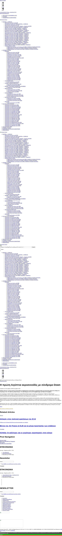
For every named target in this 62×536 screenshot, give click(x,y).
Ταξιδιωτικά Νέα (3, 381)
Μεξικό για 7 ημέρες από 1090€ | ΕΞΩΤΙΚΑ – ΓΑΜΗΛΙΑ (16, 31)
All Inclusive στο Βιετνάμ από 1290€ (12, 116)
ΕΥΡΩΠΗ (7, 51)
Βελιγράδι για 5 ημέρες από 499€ (13, 61)
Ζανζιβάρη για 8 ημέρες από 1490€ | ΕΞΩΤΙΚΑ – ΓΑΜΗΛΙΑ (17, 37)
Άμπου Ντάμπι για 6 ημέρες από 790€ (14, 90)
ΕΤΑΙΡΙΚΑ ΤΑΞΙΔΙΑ (6, 127)
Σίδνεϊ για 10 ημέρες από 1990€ (13, 102)
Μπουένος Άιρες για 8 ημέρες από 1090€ (15, 95)
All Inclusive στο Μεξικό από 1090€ (12, 113)
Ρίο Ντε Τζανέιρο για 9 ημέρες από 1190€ (15, 96)
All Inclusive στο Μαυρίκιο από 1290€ (12, 118)
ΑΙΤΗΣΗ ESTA (5, 500)
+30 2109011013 (5, 452)
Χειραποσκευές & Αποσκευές (8, 502)
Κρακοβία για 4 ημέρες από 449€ (13, 56)
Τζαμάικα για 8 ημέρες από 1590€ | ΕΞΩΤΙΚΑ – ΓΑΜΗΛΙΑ (16, 39)
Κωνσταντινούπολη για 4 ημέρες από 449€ (15, 57)
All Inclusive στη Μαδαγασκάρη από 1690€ (13, 122)
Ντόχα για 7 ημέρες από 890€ (13, 91)
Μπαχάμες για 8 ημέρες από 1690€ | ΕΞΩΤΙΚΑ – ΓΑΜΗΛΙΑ (17, 40)
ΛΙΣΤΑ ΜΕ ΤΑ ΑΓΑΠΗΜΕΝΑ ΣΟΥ (9, 15)
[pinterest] (3, 5)
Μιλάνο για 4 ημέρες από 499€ (13, 62)
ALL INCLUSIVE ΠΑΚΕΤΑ (8, 103)
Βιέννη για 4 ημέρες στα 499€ (13, 60)
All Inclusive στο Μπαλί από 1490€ (12, 121)
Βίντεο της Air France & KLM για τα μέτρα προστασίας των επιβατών (28, 426)
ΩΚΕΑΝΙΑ (7, 101)
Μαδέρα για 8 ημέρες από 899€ (13, 75)
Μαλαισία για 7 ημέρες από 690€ (13, 98)
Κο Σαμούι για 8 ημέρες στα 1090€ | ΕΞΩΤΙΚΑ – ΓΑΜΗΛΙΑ (17, 30)
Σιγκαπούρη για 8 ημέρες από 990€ (14, 99)
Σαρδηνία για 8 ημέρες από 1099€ (13, 79)
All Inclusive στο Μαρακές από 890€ (12, 106)
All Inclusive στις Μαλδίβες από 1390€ (12, 119)
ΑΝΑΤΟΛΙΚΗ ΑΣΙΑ (9, 80)
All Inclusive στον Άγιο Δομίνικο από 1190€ (13, 114)
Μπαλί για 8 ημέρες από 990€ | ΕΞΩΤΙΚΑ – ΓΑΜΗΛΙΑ (16, 28)
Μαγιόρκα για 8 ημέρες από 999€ (13, 77)
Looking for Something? (4, 247)
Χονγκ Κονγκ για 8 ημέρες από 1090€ (14, 100)
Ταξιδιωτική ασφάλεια (6, 505)
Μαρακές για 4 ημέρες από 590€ (13, 85)
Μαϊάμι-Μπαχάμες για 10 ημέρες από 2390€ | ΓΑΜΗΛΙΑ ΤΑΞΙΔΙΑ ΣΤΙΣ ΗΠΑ (22, 49)
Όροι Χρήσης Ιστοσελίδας (7, 509)
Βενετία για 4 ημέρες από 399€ (13, 52)
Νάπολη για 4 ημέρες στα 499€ (13, 63)
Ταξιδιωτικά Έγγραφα (6, 503)
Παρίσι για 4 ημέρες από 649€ (13, 74)
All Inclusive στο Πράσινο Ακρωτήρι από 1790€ (14, 123)
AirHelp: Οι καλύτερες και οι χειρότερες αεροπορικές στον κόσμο (26, 433)
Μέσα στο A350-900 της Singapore (7, 441)
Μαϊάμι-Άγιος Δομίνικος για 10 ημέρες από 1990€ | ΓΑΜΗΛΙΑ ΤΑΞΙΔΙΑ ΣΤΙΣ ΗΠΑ (23, 46)
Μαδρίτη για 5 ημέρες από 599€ (13, 71)
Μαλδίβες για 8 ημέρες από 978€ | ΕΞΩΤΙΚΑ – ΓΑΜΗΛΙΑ (16, 27)
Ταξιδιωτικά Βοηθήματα (7, 499)
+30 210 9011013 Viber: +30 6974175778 (8, 12)
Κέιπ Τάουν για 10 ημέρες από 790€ (14, 84)
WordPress (13, 530)
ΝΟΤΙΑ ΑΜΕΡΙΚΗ (9, 92)
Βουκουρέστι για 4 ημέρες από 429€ (14, 55)
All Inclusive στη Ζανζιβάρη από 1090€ (12, 111)
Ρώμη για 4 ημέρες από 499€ (12, 64)
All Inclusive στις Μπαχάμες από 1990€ (12, 125)
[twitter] (3, 7)
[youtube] (3, 8)
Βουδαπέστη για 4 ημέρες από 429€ (14, 54)
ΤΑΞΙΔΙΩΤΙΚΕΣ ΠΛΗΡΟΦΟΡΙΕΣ (9, 17)
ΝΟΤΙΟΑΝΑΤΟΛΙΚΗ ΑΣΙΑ (10, 97)
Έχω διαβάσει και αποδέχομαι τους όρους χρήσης (11, 463)
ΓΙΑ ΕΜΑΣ (4, 16)
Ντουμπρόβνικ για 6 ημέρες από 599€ (14, 72)
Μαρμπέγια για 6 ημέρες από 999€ (14, 78)
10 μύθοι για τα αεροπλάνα (5, 443)
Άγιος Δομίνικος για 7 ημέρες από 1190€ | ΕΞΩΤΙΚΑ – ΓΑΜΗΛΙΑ (18, 32)
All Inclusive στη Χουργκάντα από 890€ (12, 108)
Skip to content (3, 0)
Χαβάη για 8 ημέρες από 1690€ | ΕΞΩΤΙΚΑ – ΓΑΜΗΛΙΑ (16, 41)
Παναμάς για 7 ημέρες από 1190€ (13, 87)
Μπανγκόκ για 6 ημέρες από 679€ (11, 22)
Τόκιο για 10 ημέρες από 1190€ (13, 81)
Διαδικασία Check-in (6, 504)
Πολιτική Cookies (5, 510)
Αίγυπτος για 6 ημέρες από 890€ (13, 89)
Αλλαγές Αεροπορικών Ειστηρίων (9, 501)
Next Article (2, 442)
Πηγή (1, 406)
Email (1, 461)
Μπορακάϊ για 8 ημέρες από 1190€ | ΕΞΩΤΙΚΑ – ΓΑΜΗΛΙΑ (17, 33)
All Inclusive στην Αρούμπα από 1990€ (12, 124)
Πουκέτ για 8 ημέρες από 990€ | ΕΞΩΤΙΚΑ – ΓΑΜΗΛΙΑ (16, 29)
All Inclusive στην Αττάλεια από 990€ (12, 109)
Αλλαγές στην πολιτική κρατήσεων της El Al (18, 419)
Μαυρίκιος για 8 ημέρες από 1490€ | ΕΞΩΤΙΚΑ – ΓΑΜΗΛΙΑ (17, 38)
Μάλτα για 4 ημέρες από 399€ (13, 53)
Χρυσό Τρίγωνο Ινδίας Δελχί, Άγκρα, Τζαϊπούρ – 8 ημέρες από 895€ (18, 26)
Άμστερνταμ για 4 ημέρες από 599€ (14, 68)
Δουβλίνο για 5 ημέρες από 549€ (13, 65)
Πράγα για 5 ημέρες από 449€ (13, 58)
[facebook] (3, 2)
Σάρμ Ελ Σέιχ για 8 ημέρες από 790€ (12, 25)
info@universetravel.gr (4, 13)
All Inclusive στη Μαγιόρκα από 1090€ (12, 112)
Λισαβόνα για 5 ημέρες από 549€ (13, 66)
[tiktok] (3, 10)
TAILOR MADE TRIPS (7, 126)
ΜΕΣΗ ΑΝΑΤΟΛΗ (9, 88)
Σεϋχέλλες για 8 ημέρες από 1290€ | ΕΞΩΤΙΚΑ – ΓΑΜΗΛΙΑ (17, 34)
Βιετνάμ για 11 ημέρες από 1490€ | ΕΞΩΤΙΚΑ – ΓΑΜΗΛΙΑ (16, 36)
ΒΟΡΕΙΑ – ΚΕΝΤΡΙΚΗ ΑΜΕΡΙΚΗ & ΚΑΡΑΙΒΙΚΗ (15, 86)
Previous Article (3, 440)
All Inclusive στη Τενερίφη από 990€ (12, 110)
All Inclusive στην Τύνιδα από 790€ (12, 104)
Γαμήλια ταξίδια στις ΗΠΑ (10, 45)
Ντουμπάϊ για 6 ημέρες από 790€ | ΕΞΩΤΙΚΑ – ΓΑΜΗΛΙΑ (16, 23)
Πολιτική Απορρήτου (6, 508)
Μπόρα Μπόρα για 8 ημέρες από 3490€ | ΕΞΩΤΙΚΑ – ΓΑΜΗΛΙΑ (17, 44)
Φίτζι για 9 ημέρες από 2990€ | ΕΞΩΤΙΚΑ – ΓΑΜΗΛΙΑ (16, 43)
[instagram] (3, 4)
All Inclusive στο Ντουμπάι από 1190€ (12, 115)
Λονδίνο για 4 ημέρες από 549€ (13, 67)
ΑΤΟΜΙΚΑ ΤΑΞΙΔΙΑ (6, 50)
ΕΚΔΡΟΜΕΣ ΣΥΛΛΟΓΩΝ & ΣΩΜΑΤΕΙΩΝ (11, 128)
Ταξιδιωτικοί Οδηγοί (6, 507)
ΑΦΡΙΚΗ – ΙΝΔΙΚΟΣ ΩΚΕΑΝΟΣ (11, 83)
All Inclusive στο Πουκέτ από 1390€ (12, 120)
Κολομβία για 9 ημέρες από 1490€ (14, 93)
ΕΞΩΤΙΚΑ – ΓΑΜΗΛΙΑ (7, 21)
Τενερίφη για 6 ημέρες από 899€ (13, 76)
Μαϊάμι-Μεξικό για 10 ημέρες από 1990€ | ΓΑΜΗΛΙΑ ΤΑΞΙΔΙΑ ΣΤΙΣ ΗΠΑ (22, 48)
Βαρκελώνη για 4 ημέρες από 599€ (14, 69)
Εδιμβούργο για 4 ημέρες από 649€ (14, 73)
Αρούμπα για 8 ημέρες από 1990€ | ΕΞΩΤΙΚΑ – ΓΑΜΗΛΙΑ (16, 42)
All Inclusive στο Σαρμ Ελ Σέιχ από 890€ (13, 107)
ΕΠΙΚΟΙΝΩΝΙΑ (5, 130)
